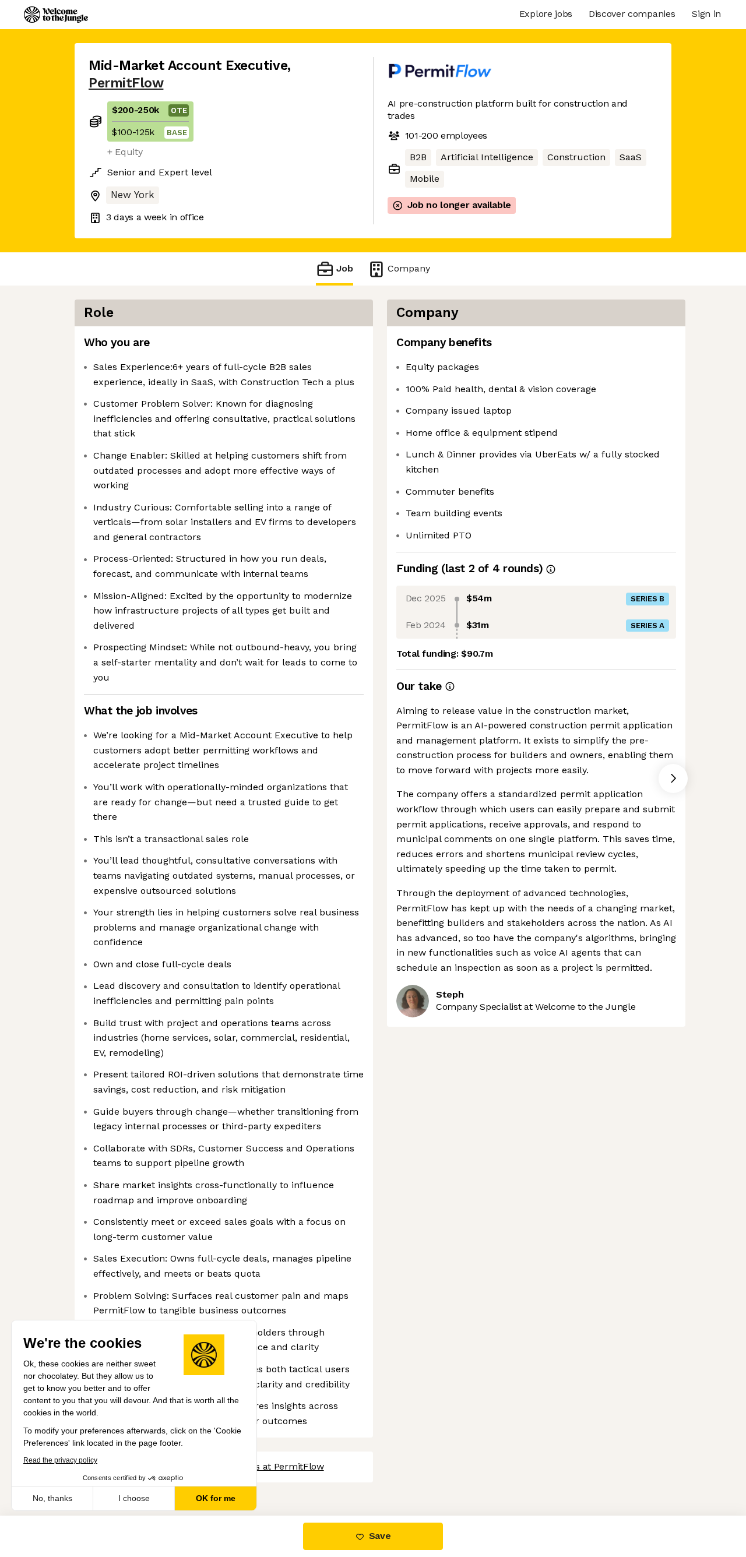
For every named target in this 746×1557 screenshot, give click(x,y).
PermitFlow (126, 83)
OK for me (215, 1498)
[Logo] (56, 14)
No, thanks (52, 1498)
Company (409, 268)
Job (344, 268)
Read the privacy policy (60, 1460)
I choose (134, 1498)
